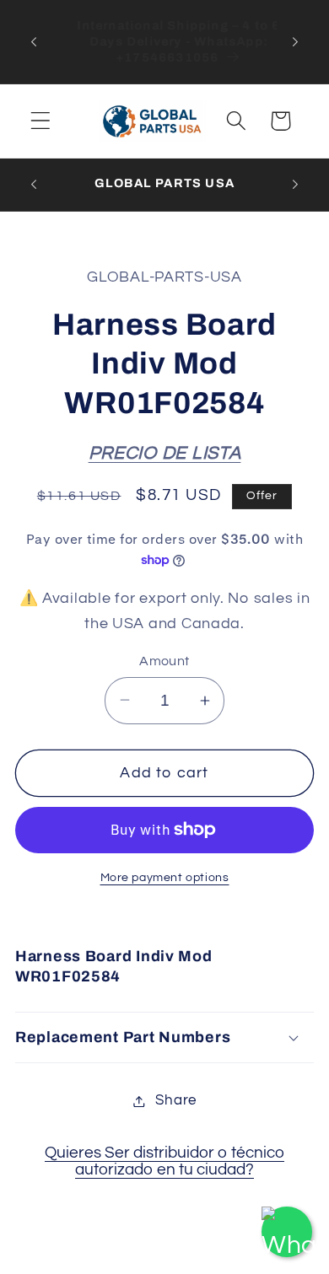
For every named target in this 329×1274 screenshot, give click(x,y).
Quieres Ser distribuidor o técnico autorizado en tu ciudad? (164, 1161)
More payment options (164, 877)
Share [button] (176, 1100)
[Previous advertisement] (33, 41)
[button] (41, 121)
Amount (164, 661)
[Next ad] (295, 41)
